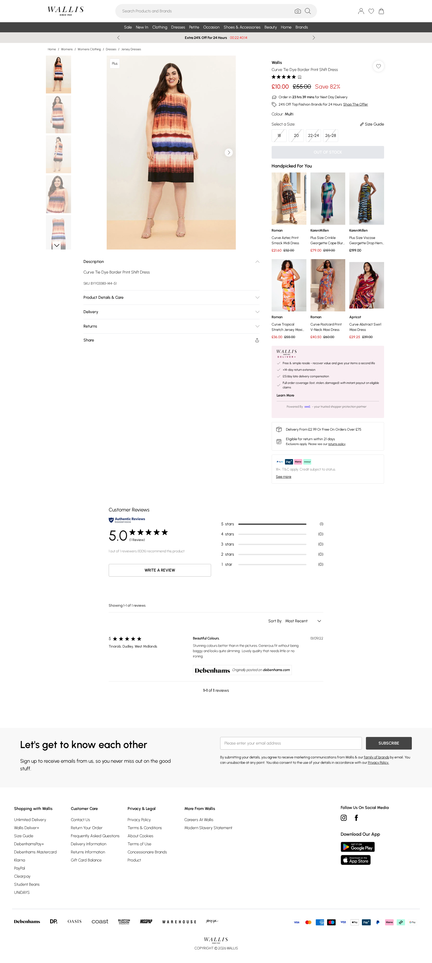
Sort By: (275, 621)
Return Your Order (87, 827)
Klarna (19, 860)
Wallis (277, 62)
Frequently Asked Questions (95, 835)
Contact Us (80, 819)
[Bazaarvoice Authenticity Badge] (127, 520)
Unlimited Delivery (30, 819)
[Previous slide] (118, 38)
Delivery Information (88, 844)
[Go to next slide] (229, 153)
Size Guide (23, 835)
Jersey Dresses (131, 49)
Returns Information (88, 852)
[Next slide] (314, 38)
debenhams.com (276, 670)
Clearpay (22, 876)
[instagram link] (344, 818)
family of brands (376, 757)
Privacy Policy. (378, 762)
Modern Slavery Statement (208, 827)
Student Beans (27, 884)
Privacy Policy (139, 819)
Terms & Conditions (145, 827)
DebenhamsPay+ (29, 844)
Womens (67, 49)
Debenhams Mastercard (35, 852)
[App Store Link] (358, 853)
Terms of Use (139, 844)
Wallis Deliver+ (26, 827)
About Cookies (140, 835)
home (52, 49)
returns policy (336, 444)
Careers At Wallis (198, 819)
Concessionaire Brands (147, 852)
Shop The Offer (355, 104)
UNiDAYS (22, 892)
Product (134, 860)
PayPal (19, 868)
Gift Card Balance (86, 860)
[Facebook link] (356, 818)
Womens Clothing (89, 49)
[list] (171, 153)
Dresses (111, 49)
